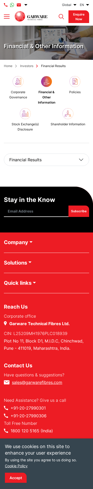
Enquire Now (78, 16)
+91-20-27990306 (29, 415)
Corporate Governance (18, 94)
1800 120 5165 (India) (32, 430)
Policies (75, 92)
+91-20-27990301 (28, 408)
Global (66, 5)
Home (8, 66)
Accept (16, 478)
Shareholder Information (68, 124)
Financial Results (25, 159)
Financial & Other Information (46, 97)
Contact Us (18, 365)
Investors (26, 66)
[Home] (31, 16)
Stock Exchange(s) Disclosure (25, 126)
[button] (60, 17)
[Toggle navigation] (7, 16)
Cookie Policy (16, 466)
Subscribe (79, 211)
